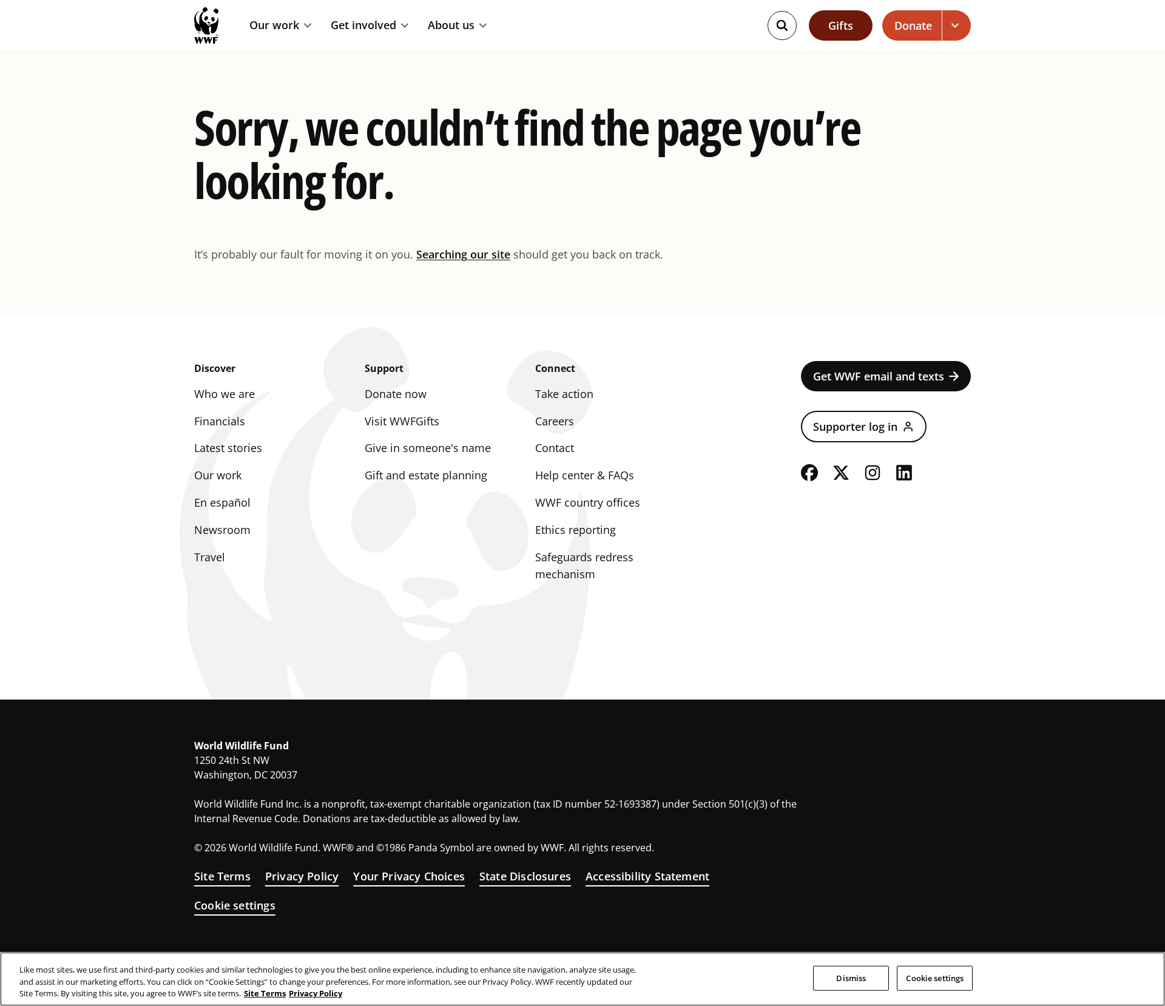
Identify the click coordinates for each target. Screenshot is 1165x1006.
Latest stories (228, 448)
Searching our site (463, 254)
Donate (913, 25)
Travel (209, 557)
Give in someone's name (428, 448)
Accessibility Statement (647, 876)
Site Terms (222, 876)
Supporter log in (855, 426)
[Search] (782, 25)
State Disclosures (525, 876)
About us (451, 25)
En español (222, 502)
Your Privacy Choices (409, 876)
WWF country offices (587, 502)
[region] (582, 979)
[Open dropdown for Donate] (956, 25)
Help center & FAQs (584, 475)
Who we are (224, 394)
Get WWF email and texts (878, 376)
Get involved (363, 25)
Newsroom (222, 529)
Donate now (396, 394)
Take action (564, 394)
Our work (274, 25)
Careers (554, 421)
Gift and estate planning (426, 475)
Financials (219, 421)
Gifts (840, 25)
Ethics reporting (575, 529)
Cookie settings (234, 905)
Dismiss (851, 977)
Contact (554, 448)
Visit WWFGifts (402, 421)
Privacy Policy (302, 876)
